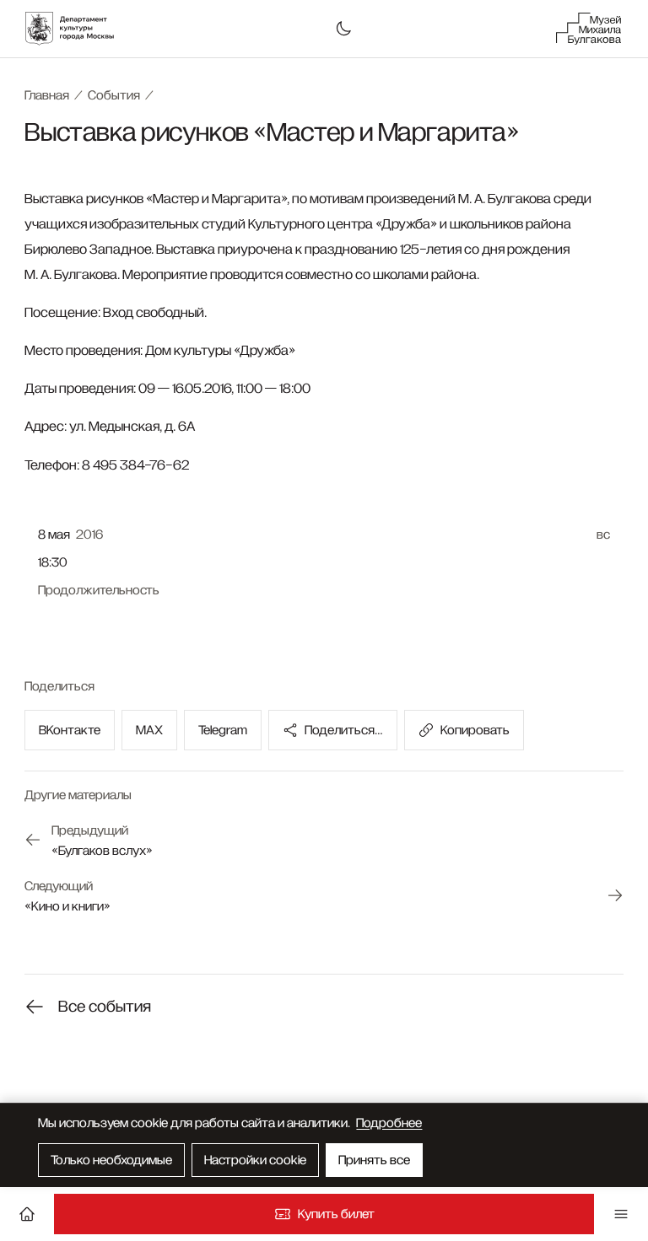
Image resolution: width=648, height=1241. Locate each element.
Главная (46, 95)
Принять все (374, 1160)
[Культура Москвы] (78, 29)
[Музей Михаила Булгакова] (589, 29)
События (114, 95)
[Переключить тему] (343, 29)
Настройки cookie (255, 1160)
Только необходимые (111, 1160)
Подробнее (389, 1123)
